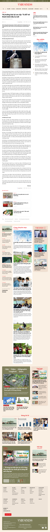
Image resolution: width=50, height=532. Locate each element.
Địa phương (5, 491)
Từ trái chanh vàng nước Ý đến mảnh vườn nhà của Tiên (21, 212)
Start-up (4, 12)
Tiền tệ (13, 490)
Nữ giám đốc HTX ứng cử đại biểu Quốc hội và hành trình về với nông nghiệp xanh (22, 356)
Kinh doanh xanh (15, 503)
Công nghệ (36, 8)
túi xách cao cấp (17, 221)
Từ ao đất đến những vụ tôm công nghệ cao (42, 397)
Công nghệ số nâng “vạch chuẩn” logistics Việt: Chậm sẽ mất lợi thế (7, 253)
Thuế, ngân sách (15, 493)
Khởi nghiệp (23, 500)
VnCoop (39, 368)
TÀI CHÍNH (13, 487)
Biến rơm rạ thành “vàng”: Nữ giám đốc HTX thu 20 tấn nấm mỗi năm (41, 69)
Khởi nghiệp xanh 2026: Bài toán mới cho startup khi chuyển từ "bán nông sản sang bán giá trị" (41, 65)
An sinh (13, 504)
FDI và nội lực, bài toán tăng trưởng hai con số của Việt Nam (6, 247)
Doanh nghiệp (30, 8)
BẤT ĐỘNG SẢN (32, 487)
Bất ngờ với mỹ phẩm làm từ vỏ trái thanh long (21, 195)
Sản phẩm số (5, 501)
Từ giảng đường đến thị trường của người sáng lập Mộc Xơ (21, 203)
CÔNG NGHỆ (5, 499)
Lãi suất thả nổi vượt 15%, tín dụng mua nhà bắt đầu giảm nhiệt (43, 471)
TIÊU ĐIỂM (5, 487)
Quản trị (40, 493)
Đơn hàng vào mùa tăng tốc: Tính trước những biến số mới (7, 235)
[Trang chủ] (5, 8)
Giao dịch (23, 491)
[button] (28, 480)
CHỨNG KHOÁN (23, 487)
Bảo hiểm (13, 491)
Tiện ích (31, 493)
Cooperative (5, 290)
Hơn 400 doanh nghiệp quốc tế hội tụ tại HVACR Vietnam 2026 (7, 272)
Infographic (22, 369)
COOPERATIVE (14, 499)
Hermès (16, 219)
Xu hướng (5, 500)
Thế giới (4, 490)
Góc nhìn (22, 493)
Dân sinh (31, 500)
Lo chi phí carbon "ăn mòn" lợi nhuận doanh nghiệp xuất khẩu (6, 241)
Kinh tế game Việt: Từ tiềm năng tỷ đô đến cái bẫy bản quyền (6, 285)
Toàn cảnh (32, 491)
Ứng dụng (5, 503)
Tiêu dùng (40, 490)
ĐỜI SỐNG (31, 499)
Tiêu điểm (8, 8)
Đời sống (4, 291)
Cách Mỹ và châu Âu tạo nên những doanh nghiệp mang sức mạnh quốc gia (7, 278)
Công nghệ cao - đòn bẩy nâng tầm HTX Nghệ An (42, 402)
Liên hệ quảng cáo (6, 510)
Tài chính (13, 8)
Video (13, 369)
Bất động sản (24, 8)
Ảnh (7, 369)
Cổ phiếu (22, 490)
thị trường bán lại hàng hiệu (24, 219)
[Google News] (20, 22)
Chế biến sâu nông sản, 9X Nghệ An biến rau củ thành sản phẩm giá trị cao (41, 73)
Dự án (31, 490)
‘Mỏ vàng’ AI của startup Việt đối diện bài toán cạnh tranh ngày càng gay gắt (41, 60)
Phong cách (32, 503)
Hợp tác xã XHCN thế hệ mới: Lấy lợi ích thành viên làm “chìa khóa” (42, 465)
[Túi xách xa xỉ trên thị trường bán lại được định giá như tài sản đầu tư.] (16, 50)
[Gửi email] (28, 22)
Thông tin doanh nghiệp (42, 495)
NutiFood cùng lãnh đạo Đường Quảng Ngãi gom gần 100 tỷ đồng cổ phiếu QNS (40, 33)
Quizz (21, 371)
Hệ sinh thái (23, 503)
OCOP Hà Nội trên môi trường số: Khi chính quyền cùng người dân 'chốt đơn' (42, 387)
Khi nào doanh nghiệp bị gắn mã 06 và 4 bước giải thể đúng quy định (40, 23)
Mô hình (13, 501)
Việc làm (31, 501)
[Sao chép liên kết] (30, 22)
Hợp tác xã (14, 500)
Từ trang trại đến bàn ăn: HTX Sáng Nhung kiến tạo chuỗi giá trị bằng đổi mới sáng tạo (39, 381)
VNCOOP (40, 499)
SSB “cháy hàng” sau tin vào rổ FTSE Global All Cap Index (40, 28)
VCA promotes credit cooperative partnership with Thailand (39, 268)
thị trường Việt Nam (8, 221)
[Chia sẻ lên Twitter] (26, 22)
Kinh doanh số (14, 494)
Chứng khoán (18, 8)
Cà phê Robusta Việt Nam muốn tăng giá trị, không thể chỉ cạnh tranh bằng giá (40, 16)
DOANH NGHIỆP (41, 487)
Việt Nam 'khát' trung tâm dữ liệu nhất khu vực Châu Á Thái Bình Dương (7, 266)
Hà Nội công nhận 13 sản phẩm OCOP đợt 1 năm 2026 (42, 392)
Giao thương (41, 491)
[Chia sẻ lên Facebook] (24, 22)
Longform (13, 371)
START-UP (22, 499)
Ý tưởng (22, 501)
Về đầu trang (8, 514)
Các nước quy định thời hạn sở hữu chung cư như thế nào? (22, 408)
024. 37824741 (5, 509)
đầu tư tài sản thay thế (9, 219)
